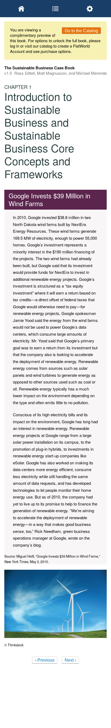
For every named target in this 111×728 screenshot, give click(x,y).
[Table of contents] (56, 9)
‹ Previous (44, 660)
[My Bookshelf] (21, 9)
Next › (70, 660)
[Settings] (89, 9)
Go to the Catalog (81, 30)
